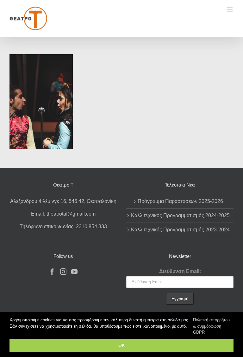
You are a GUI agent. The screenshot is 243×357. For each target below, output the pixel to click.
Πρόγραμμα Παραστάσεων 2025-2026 (180, 201)
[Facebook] (52, 272)
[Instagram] (63, 272)
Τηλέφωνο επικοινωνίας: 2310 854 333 (63, 226)
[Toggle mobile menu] (230, 9)
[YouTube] (74, 272)
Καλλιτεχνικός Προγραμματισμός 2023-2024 (180, 229)
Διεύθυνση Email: (180, 271)
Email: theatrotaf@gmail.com (63, 214)
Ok (121, 345)
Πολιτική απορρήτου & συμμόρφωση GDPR (211, 326)
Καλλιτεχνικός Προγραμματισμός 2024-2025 (180, 215)
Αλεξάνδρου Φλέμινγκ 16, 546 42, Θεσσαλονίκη (63, 201)
